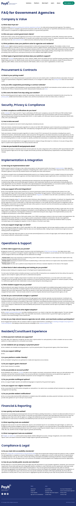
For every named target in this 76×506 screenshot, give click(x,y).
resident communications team (13, 312)
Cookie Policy (48, 494)
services (11, 58)
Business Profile (48, 490)
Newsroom (33, 489)
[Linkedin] (5, 494)
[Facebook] (2, 494)
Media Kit (33, 490)
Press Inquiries (34, 492)
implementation (60, 168)
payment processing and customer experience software (26, 27)
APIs (19, 199)
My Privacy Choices (70, 502)
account (21, 372)
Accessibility (48, 489)
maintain (7, 113)
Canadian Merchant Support (51, 492)
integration (39, 194)
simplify (7, 46)
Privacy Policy (63, 492)
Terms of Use (63, 494)
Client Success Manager (51, 251)
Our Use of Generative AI (66, 489)
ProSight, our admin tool (9, 436)
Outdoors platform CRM (45, 323)
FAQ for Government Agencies (67, 490)
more (46, 89)
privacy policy (5, 96)
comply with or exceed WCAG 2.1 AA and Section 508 (21, 453)
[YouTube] (8, 494)
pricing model (57, 79)
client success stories (18, 40)
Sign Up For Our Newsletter (37, 494)
